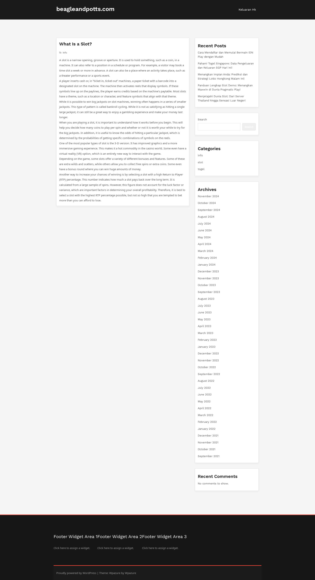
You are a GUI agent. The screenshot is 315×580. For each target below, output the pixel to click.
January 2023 (206, 346)
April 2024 (204, 244)
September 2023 (209, 292)
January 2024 (206, 264)
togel (201, 169)
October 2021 (206, 449)
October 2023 (207, 285)
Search (202, 119)
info (65, 52)
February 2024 (207, 257)
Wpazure (114, 573)
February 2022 (207, 422)
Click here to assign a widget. (72, 548)
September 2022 (209, 374)
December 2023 (208, 271)
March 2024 (205, 251)
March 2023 (205, 333)
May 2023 (204, 319)
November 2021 (208, 442)
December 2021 (208, 435)
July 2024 (204, 223)
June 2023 (205, 312)
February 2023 (207, 339)
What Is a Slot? (75, 44)
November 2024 (208, 196)
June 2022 (205, 394)
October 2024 (207, 203)
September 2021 (208, 456)
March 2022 (205, 415)
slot (200, 162)
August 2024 (206, 216)
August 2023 (206, 298)
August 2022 (206, 380)
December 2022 (208, 353)
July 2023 (204, 305)
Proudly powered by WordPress (76, 573)
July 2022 (204, 387)
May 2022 (204, 401)
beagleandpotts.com (85, 8)
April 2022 (204, 408)
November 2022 (208, 360)
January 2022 (206, 428)
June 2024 (205, 230)
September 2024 (209, 210)
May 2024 (204, 237)
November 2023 (208, 278)
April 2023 (204, 326)
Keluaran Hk (247, 9)
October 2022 (207, 367)
